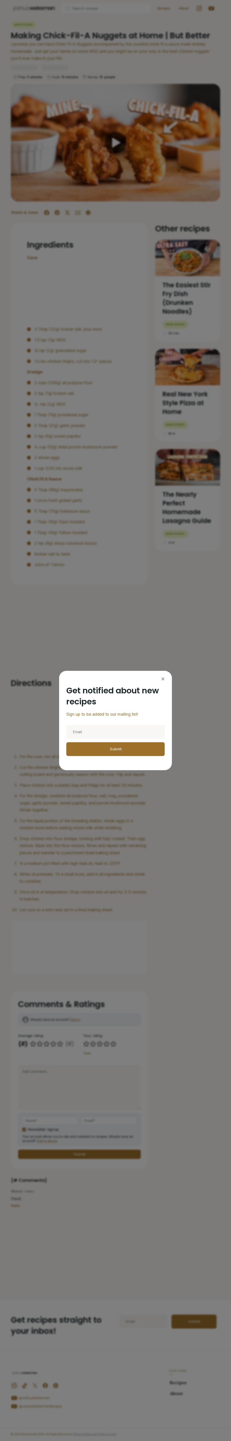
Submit (116, 749)
